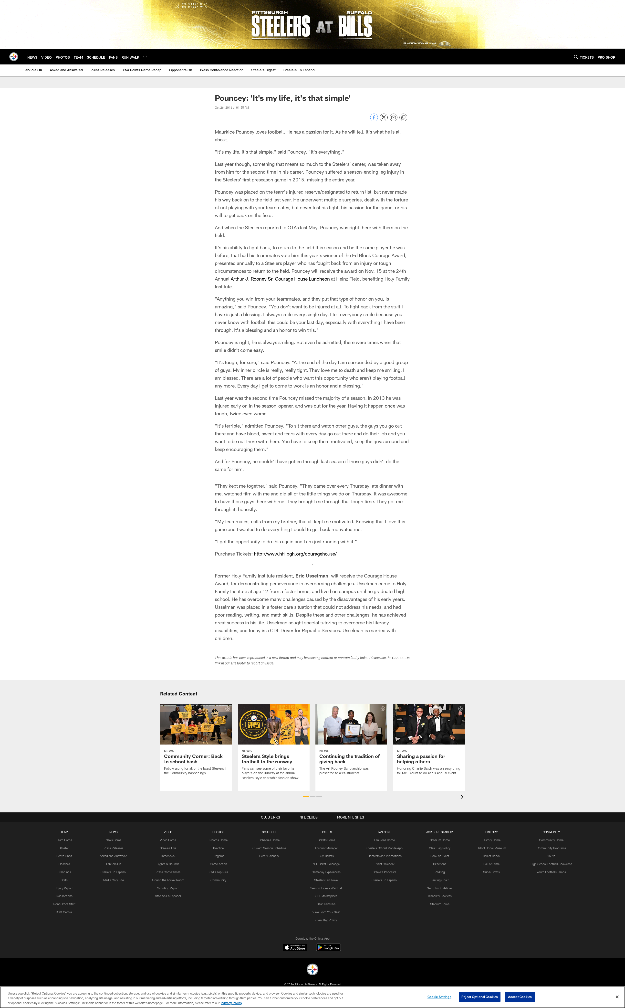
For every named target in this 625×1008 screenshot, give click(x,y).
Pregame (218, 856)
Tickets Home (326, 840)
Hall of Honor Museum (491, 848)
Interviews (168, 856)
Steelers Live (168, 848)
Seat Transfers (326, 904)
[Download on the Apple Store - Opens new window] (295, 948)
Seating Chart (440, 880)
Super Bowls (491, 872)
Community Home (551, 840)
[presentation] (463, 797)
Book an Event (439, 856)
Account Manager (326, 848)
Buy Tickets (326, 856)
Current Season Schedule (269, 848)
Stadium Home (440, 840)
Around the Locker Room (168, 880)
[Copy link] (403, 118)
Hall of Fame (491, 864)
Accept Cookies (520, 996)
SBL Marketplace (326, 896)
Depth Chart (64, 856)
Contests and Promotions (385, 856)
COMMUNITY (551, 832)
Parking (440, 872)
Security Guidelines (439, 888)
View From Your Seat (326, 912)
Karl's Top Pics (218, 872)
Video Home (168, 840)
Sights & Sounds (168, 864)
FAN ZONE (384, 832)
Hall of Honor (491, 856)
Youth (551, 856)
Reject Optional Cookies (479, 996)
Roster (64, 848)
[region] (312, 997)
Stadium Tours (439, 904)
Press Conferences (168, 872)
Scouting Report (168, 888)
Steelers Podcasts (384, 872)
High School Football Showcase (551, 864)
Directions (439, 864)
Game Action (218, 864)
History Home (491, 840)
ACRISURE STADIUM (439, 832)
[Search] (576, 56)
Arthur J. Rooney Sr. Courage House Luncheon (280, 279)
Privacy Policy (231, 1003)
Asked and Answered (113, 856)
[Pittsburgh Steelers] (312, 970)
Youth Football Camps (551, 872)
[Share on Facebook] (374, 120)
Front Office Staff (64, 904)
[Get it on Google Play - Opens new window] (328, 950)
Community (218, 880)
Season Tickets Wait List (326, 888)
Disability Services (440, 896)
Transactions (64, 896)
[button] (306, 796)
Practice (218, 848)
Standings (64, 872)
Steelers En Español (113, 872)
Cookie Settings (439, 996)
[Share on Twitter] (384, 120)
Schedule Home (269, 840)
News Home (113, 840)
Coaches (64, 864)
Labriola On (113, 864)
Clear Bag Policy (326, 920)
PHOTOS (218, 832)
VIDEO (168, 832)
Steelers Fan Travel (326, 880)
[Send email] (393, 120)
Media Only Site (113, 880)
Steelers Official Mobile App (384, 848)
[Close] (617, 996)
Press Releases (113, 848)
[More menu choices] (145, 57)
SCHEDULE (269, 832)
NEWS (113, 832)
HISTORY (491, 832)
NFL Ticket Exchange (326, 864)
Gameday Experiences (326, 872)
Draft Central (64, 912)
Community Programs (551, 848)
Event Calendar (269, 856)
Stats (64, 880)
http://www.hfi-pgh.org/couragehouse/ (295, 553)
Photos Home (218, 840)
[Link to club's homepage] (14, 57)
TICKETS (326, 832)
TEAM (64, 832)
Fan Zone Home (384, 840)
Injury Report (64, 888)
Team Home (64, 840)
